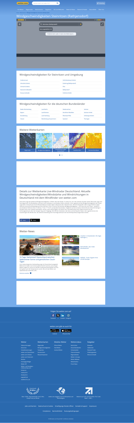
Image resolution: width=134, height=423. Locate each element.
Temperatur (41, 350)
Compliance (46, 411)
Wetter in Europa (75, 357)
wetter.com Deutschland (27, 352)
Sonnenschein (41, 352)
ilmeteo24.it (24, 375)
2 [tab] (62, 155)
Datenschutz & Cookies (45, 406)
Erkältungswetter (91, 352)
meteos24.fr (24, 372)
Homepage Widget (26, 361)
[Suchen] (57, 3)
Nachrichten (74, 345)
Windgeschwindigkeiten (44, 347)
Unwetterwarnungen (26, 350)
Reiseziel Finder (91, 350)
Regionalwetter (75, 354)
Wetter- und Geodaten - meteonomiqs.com (27, 367)
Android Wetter (58, 350)
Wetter (23, 342)
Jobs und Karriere (30, 406)
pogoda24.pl (24, 377)
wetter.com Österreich (27, 357)
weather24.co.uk (25, 379)
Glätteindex (90, 347)
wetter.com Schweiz (26, 354)
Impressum (93, 406)
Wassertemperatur (43, 354)
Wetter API (24, 364)
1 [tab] (59, 155)
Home (17, 12)
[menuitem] (20, 9)
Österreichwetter (75, 352)
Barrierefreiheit (57, 411)
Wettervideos (76, 342)
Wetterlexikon (74, 361)
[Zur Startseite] (22, 3)
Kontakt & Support (81, 406)
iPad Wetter (57, 347)
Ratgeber (91, 342)
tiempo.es (23, 370)
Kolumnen (24, 347)
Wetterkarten (23, 12)
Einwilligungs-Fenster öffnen (64, 406)
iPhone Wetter (58, 345)
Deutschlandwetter (76, 347)
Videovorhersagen (26, 345)
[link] (20, 9)
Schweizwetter (74, 350)
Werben (23, 359)
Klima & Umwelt (91, 354)
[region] (60, 43)
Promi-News (74, 364)
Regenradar (41, 345)
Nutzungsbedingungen (71, 411)
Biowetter (90, 345)
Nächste (100, 141)
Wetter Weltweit (75, 359)
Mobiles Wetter (60, 342)
